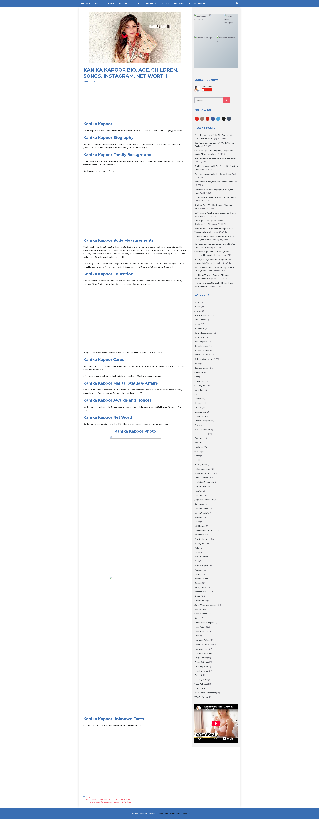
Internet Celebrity (202, 486)
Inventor (198, 491)
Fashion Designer (202, 420)
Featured (198, 425)
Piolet (196, 548)
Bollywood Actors (202, 354)
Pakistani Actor (201, 534)
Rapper (197, 583)
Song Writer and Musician (205, 605)
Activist (197, 302)
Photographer (200, 543)
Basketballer (199, 337)
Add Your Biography (197, 3)
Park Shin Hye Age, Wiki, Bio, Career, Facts (213, 181)
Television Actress (202, 644)
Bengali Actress (201, 346)
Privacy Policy (175, 814)
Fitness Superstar (202, 429)
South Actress (200, 613)
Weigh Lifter (199, 688)
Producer (198, 574)
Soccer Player (200, 600)
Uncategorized (201, 679)
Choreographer (201, 385)
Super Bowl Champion (204, 622)
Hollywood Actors (202, 469)
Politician (198, 570)
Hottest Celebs (201, 477)
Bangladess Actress (203, 333)
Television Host (201, 649)
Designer (198, 403)
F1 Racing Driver (201, 416)
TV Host (198, 675)
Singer (88, 797)
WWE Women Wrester (205, 692)
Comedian (198, 390)
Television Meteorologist (205, 653)
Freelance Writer (201, 447)
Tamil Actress (200, 631)
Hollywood (179, 3)
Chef (196, 376)
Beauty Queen (200, 341)
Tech (196, 635)
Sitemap (160, 814)
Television (110, 3)
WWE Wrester (201, 697)
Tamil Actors (200, 627)
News (197, 521)
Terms (166, 814)
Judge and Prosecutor (203, 499)
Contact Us (186, 814)
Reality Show (200, 587)
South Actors (150, 3)
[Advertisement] (135, 104)
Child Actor (199, 381)
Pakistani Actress (202, 539)
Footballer (198, 438)
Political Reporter (202, 565)
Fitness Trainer (201, 434)
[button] (237, 3)
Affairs (197, 306)
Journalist (198, 495)
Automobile (199, 328)
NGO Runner (200, 526)
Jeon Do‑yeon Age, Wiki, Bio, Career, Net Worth (215, 158)
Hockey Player (200, 464)
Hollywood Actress (202, 473)
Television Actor (201, 640)
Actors (98, 3)
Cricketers (165, 3)
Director (197, 407)
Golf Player (199, 451)
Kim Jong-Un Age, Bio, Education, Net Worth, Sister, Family (109, 802)
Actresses (85, 3)
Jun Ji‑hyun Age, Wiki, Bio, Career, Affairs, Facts (215, 197)
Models (197, 517)
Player (197, 552)
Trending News (201, 671)
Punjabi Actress (201, 578)
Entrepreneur (200, 412)
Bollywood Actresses (203, 359)
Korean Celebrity (201, 513)
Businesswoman (201, 368)
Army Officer (200, 319)
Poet (196, 561)
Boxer (197, 363)
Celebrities (123, 3)
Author (197, 324)
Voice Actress (200, 684)
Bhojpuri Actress (201, 350)
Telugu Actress (201, 662)
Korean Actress (201, 508)
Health (136, 3)
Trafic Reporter (201, 666)
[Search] (226, 100)
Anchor (197, 311)
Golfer (197, 455)
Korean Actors (200, 504)
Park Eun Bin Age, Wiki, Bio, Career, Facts (212, 174)
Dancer (197, 398)
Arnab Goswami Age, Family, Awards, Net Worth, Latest (108, 799)
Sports (197, 618)
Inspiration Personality (204, 482)
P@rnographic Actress (204, 530)
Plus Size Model (201, 556)
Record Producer (201, 591)
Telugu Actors (200, 657)
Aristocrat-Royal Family (204, 315)
